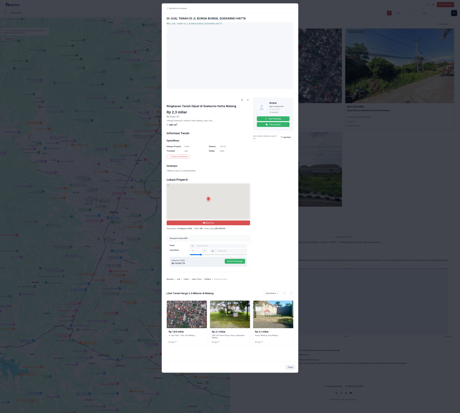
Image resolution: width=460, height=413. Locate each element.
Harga (172, 245)
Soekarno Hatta (220, 279)
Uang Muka (174, 250)
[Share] (242, 100)
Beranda (170, 279)
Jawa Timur (196, 279)
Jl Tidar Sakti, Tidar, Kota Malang (182, 335)
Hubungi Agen (275, 124)
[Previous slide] (284, 293)
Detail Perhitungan (235, 261)
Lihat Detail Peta (208, 201)
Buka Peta (209, 223)
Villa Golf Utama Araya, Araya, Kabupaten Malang (228, 336)
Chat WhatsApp (274, 119)
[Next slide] (291, 293)
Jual (178, 279)
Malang (208, 279)
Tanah (186, 279)
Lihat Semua (270, 293)
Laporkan (287, 137)
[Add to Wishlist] (247, 100)
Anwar (273, 102)
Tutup (290, 367)
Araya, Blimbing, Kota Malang (266, 335)
